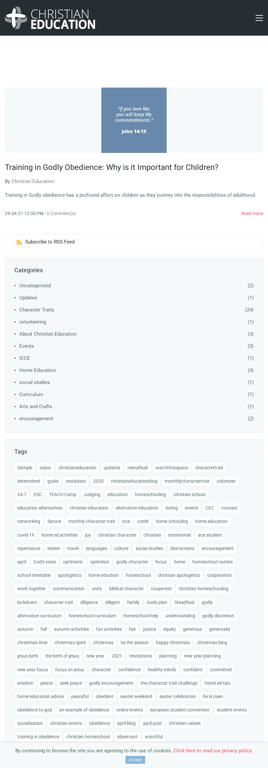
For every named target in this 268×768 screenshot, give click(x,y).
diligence (89, 602)
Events (26, 346)
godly (207, 602)
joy (88, 535)
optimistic (73, 561)
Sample (24, 467)
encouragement (36, 419)
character (101, 669)
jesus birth (27, 656)
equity (169, 629)
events (191, 507)
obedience (99, 723)
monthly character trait (91, 521)
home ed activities (60, 535)
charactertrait (209, 467)
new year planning (202, 656)
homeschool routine (213, 561)
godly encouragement (111, 683)
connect (229, 507)
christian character (117, 535)
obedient (104, 696)
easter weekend (136, 696)
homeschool (138, 575)
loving (172, 507)
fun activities (109, 629)
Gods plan (157, 602)
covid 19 (25, 535)
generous (192, 629)
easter (53, 548)
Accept (135, 759)
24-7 (21, 494)
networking (28, 521)
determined (28, 481)
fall (44, 629)
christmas (103, 642)
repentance (28, 548)
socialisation (30, 723)
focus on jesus (69, 669)
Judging (92, 494)
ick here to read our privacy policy (214, 751)
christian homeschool (88, 736)
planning (168, 656)
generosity (219, 629)
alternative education (137, 507)
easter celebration (177, 696)
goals (53, 481)
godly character (132, 561)
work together (31, 588)
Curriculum (31, 394)
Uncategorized (35, 286)
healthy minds (162, 669)
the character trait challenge (169, 683)
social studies (34, 382)
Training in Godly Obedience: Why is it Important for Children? (111, 167)
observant (127, 736)
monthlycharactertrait (187, 481)
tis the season (135, 642)
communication (69, 588)
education (118, 494)
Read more (252, 213)
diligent (112, 602)
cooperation (219, 575)
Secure (54, 521)
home (179, 561)
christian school (189, 494)
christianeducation (77, 467)
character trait (58, 602)
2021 (117, 656)
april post (152, 723)
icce (126, 521)
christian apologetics (179, 575)
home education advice (40, 696)
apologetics (69, 575)
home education (211, 521)
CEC (210, 507)
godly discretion (218, 615)
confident (193, 669)
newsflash (137, 467)
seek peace (71, 683)
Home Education (37, 370)
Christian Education (32, 181)
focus (161, 561)
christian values (185, 723)
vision (45, 467)
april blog (126, 723)
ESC (38, 494)
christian (152, 535)
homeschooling (150, 494)
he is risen (213, 696)
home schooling (172, 521)
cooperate (161, 588)
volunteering (32, 322)
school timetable (34, 575)
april (21, 561)
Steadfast (184, 602)
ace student (210, 535)
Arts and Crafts (35, 406)
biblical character (126, 588)
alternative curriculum (39, 615)
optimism (99, 561)
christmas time (32, 642)
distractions (182, 548)
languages (96, 548)
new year (95, 656)
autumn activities (71, 629)
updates (112, 467)
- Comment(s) (60, 213)
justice (149, 629)
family (133, 602)
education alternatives (39, 507)
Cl (176, 751)
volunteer (226, 481)
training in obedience (38, 736)
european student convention (179, 709)
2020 (98, 481)
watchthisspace (172, 467)
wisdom (25, 683)
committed (221, 669)
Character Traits (36, 310)
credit (143, 521)
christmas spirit (70, 642)
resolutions (140, 656)
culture (121, 548)
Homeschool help (140, 615)
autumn (25, 629)
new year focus (32, 669)
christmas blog (212, 642)
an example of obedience (84, 709)
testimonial (179, 535)
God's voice (44, 561)
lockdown (27, 602)
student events (232, 709)
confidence (129, 669)
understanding (180, 615)
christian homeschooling (203, 588)
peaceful (80, 696)
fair (132, 629)
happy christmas (173, 642)
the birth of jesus (62, 656)
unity (97, 588)
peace (47, 683)
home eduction (104, 575)
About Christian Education (47, 334)
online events (129, 709)
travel (73, 548)
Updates (28, 298)
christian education (89, 507)
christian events (66, 723)
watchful (154, 736)
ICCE (24, 358)
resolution (76, 481)
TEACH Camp (62, 494)
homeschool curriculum (92, 615)
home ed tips (217, 683)
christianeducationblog (134, 481)
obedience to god (34, 709)
